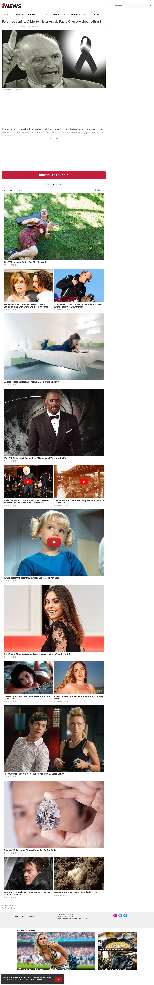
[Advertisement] (54, 111)
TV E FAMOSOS (18, 14)
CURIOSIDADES (74, 14)
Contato (16, 917)
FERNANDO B (33, 27)
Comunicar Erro (52, 184)
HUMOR (86, 14)
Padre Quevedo (11, 908)
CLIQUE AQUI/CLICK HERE (80, 919)
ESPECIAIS (96, 14)
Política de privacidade (28, 917)
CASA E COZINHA (59, 14)
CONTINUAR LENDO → (54, 175)
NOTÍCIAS (5, 14)
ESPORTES (45, 14)
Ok (59, 980)
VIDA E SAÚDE (32, 14)
